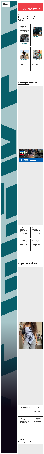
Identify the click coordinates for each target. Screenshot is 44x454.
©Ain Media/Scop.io (24, 43)
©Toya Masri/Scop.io (37, 59)
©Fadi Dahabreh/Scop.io (37, 36)
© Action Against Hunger (30, 224)
